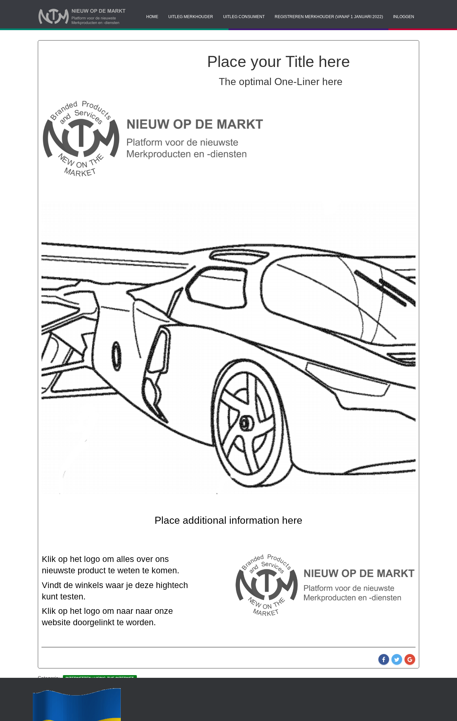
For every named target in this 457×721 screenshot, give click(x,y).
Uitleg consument (244, 16)
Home (152, 16)
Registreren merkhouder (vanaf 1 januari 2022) (329, 16)
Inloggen (403, 16)
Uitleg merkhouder (190, 16)
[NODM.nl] (96, 16)
